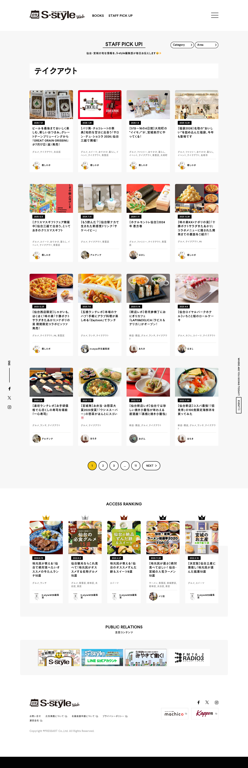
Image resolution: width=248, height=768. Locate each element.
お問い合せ (35, 716)
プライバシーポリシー (113, 716)
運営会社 (34, 721)
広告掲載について (55, 716)
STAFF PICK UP (121, 15)
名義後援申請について (83, 716)
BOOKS (98, 15)
